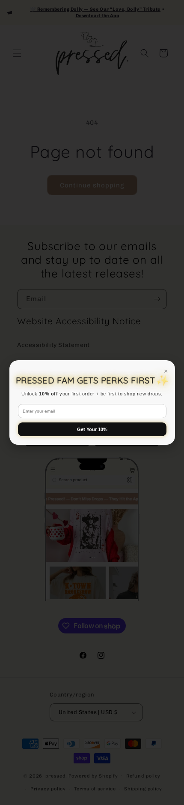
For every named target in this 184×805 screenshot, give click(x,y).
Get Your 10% (92, 429)
